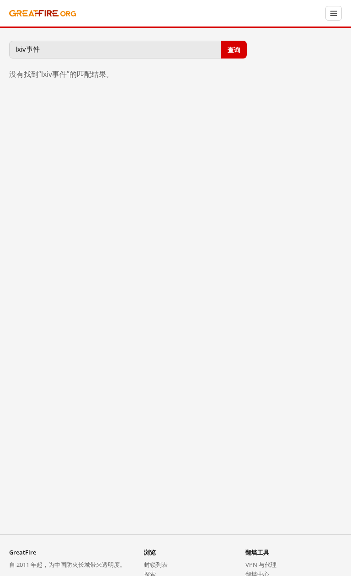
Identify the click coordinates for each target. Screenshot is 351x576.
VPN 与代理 (261, 564)
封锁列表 (156, 564)
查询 (234, 49)
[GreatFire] (42, 13)
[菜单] (333, 13)
